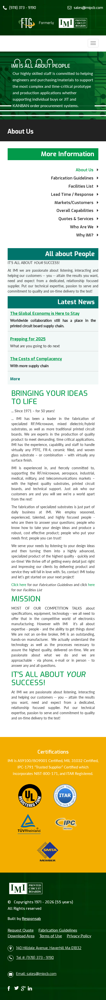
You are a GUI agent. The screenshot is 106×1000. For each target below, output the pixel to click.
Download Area (21, 935)
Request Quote (21, 930)
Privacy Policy (79, 935)
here (91, 585)
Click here (18, 585)
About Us (84, 170)
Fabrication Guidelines (72, 178)
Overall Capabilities (74, 210)
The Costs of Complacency (36, 358)
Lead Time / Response (72, 194)
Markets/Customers (73, 202)
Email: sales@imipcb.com (36, 973)
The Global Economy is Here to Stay (44, 313)
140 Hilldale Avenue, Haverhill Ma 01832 (48, 947)
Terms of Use (50, 935)
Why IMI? (84, 235)
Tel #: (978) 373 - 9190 (35, 957)
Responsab (31, 918)
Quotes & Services (75, 218)
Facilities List (81, 186)
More (15, 379)
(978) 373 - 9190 (22, 7)
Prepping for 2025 (28, 339)
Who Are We (81, 227)
